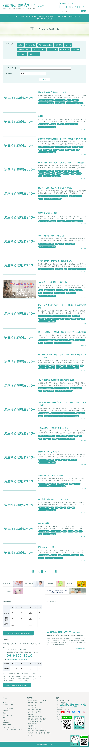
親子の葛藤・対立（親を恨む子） (38, 730)
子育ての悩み (32, 726)
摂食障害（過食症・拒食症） (46, 100)
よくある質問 (7, 724)
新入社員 (67, 318)
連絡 (40, 438)
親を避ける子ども (80, 340)
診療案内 (41, 16)
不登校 (72, 173)
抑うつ (50, 343)
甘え (40, 293)
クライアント (66, 555)
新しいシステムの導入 (47, 547)
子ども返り (59, 290)
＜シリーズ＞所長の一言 (49, 534)
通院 (57, 243)
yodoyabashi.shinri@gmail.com (17, 659)
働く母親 (65, 196)
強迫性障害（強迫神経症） (45, 388)
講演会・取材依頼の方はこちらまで (17, 685)
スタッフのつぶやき (39, 49)
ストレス (75, 146)
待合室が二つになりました (48, 452)
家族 (76, 531)
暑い (62, 124)
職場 (78, 316)
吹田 (57, 170)
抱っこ (71, 290)
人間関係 (41, 318)
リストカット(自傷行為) (35, 712)
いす (60, 459)
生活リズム (60, 483)
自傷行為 (41, 173)
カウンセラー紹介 (31, 16)
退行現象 (53, 221)
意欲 (82, 555)
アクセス (5, 720)
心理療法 (59, 173)
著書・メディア (34, 54)
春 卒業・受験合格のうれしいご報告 (53, 499)
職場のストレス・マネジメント (58, 316)
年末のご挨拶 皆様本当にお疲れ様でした (55, 261)
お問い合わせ (7, 722)
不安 (56, 293)
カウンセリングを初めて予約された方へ (18, 633)
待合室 (64, 459)
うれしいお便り (30, 45)
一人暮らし (75, 100)
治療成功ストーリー (75, 16)
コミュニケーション (56, 531)
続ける (61, 243)
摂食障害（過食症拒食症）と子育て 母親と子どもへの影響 (62, 139)
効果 (73, 243)
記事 (57, 698)
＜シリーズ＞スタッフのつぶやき (74, 103)
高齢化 (68, 146)
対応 (46, 343)
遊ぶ (80, 435)
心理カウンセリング (73, 170)
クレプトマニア (80, 413)
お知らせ (68, 45)
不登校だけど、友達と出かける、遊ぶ (53, 428)
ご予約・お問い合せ (73, 7)
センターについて (18, 16)
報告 (57, 507)
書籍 (4, 717)
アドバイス (46, 293)
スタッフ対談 (52, 49)
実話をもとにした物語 (45, 45)
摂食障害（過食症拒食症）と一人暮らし (54, 92)
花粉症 (52, 365)
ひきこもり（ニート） (34, 705)
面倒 (52, 243)
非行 (53, 173)
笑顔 (52, 269)
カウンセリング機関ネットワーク (13, 729)
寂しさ (68, 100)
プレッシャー (55, 318)
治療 (66, 483)
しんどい (67, 243)
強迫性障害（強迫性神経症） (36, 716)
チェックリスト (64, 49)
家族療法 (48, 173)
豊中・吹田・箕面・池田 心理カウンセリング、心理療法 (61, 163)
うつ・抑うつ (32, 707)
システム (41, 558)
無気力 (71, 340)
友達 (45, 438)
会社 (69, 316)
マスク (76, 365)
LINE (49, 438)
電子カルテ (53, 555)
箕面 (61, 170)
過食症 (57, 103)
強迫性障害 (79, 388)
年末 (61, 269)
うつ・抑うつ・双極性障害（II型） (47, 340)
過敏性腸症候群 (32, 723)
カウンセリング (43, 103)
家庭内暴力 (66, 173)
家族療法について (8, 704)
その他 (40, 290)
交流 (76, 435)
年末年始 (53, 483)
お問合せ (49, 19)
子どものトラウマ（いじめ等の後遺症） (40, 733)
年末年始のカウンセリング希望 (50, 475)
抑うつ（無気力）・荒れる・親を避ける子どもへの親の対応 (62, 332)
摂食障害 (51, 103)
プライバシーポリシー (9, 727)
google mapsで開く (80, 648)
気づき (73, 318)
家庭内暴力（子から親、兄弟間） (38, 719)
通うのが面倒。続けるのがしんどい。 (53, 236)
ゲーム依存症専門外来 (34, 709)
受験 (52, 507)
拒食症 (62, 103)
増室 (52, 459)
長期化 (81, 146)
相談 (40, 149)
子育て (45, 149)
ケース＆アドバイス (61, 16)
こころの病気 (41, 19)
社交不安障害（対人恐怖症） (36, 721)
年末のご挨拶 (43, 523)
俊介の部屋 (58, 45)
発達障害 (30, 714)
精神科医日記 (22, 54)
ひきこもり (61, 293)
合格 (61, 507)
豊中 (52, 170)
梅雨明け (41, 116)
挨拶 (65, 269)
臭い (67, 388)
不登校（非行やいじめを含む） (46, 435)
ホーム (9, 16)
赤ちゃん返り (61, 221)
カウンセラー (75, 555)
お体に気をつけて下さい (71, 124)
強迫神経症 (50, 390)
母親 (50, 149)
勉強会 (20, 45)
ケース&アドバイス (23, 49)
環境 (71, 483)
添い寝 (65, 290)
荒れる (40, 343)
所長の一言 (76, 49)
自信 (82, 365)
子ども (55, 149)
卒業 (69, 507)
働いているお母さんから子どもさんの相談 (55, 188)
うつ (78, 149)
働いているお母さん (56, 196)
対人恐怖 (59, 365)
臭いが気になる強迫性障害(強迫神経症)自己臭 (56, 380)
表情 (57, 269)
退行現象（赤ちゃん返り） (48, 213)
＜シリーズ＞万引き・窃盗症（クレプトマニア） (63, 413)
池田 (65, 170)
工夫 (74, 316)
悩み (62, 318)
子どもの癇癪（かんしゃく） (36, 728)
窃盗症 (40, 416)
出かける (70, 435)
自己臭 (72, 388)
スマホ (64, 531)
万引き (46, 416)
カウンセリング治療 (55, 416)
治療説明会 (49, 16)
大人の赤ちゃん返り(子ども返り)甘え (53, 282)
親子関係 (70, 531)
